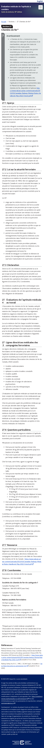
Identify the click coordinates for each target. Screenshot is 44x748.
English (40, 1)
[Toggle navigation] (40, 7)
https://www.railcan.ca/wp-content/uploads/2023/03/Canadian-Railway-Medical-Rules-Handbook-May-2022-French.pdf (21, 561)
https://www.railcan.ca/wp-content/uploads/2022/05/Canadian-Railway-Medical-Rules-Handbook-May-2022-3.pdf (22, 657)
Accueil (3, 22)
